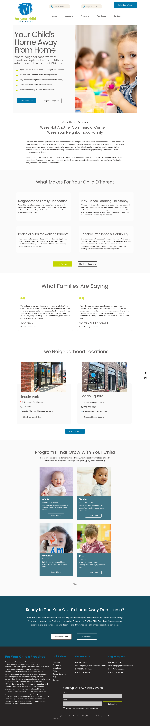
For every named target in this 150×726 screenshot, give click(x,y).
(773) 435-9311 (28, 406)
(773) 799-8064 (89, 407)
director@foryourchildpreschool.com (37, 411)
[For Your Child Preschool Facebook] (145, 373)
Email (65, 700)
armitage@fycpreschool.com (95, 411)
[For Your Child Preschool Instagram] (145, 377)
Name (65, 692)
